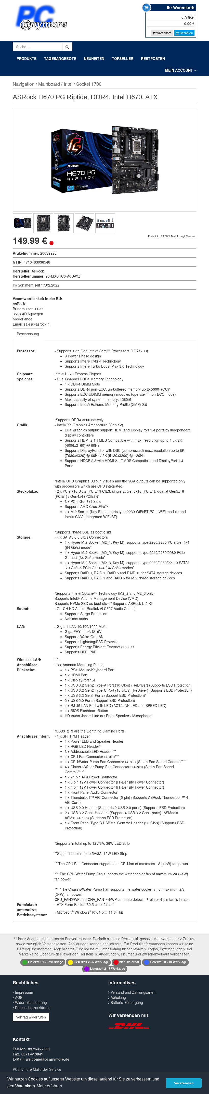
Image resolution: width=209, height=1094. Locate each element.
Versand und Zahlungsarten (132, 992)
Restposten (153, 58)
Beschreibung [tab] (28, 333)
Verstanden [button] (184, 1083)
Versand (191, 236)
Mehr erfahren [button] (49, 1086)
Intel (68, 83)
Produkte (26, 58)
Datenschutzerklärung (32, 1007)
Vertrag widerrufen (31, 1017)
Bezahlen (186, 33)
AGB (18, 997)
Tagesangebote (60, 58)
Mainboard (49, 83)
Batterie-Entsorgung (126, 1002)
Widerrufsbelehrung (30, 1002)
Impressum (23, 992)
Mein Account (179, 70)
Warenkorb (163, 33)
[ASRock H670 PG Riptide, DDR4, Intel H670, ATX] (22, 223)
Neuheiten (94, 58)
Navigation (23, 83)
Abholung (118, 997)
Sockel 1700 (88, 83)
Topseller (122, 58)
